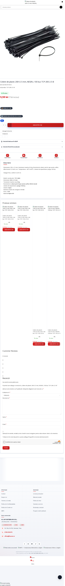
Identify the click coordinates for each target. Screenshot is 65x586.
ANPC (2, 511)
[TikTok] (35, 543)
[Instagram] (28, 543)
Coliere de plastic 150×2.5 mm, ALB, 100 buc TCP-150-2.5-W (24, 217)
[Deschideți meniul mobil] (1, 2)
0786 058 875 (8, 532)
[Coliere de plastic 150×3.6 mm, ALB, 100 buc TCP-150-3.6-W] (39, 265)
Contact (3, 493)
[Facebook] (24, 543)
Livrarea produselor (38, 493)
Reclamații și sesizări (38, 507)
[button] (9, 229)
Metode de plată (37, 497)
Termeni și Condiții (6, 500)
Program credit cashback (39, 511)
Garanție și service (38, 504)
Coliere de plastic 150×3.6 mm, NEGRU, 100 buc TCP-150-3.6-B (54, 331)
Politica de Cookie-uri (6, 507)
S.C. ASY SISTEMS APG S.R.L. (36, 553)
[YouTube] (31, 543)
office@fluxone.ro (10, 536)
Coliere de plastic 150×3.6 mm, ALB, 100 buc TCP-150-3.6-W (39, 331)
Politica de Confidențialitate (8, 504)
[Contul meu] (58, 2)
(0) (9, 222)
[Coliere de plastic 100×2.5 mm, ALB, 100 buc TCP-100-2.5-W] (9, 208)
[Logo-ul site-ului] (32, 2)
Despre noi (4, 497)
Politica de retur (37, 500)
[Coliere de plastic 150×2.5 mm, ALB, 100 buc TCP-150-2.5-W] (24, 208)
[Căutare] (61, 7)
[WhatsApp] (39, 543)
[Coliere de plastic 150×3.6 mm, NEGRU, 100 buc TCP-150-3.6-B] (54, 265)
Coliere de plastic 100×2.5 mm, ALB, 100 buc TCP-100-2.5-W (9, 217)
